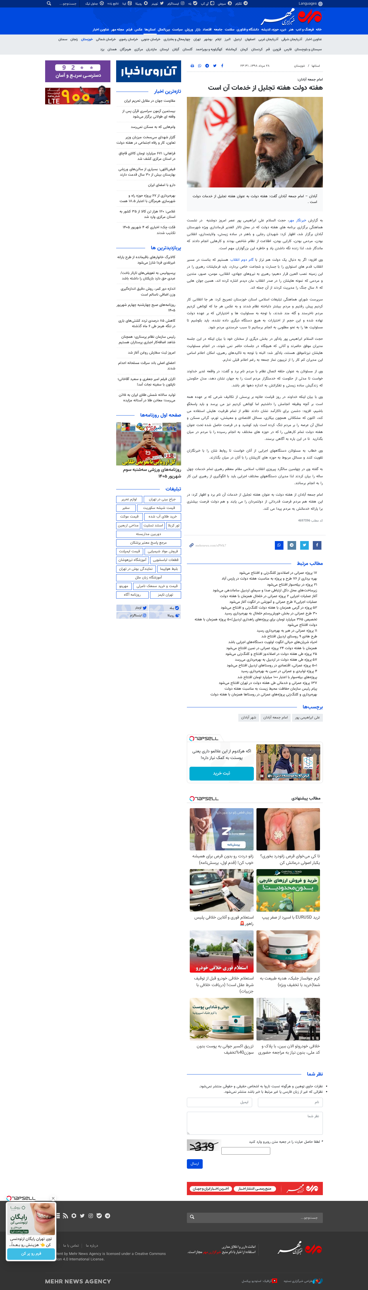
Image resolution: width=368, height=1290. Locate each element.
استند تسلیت (153, 525)
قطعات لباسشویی (166, 560)
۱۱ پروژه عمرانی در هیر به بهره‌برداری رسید (287, 631)
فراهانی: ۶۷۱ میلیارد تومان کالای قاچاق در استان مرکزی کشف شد (147, 156)
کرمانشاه (231, 49)
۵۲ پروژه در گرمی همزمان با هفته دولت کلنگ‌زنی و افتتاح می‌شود (269, 608)
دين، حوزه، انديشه (273, 29)
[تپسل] (192, 738)
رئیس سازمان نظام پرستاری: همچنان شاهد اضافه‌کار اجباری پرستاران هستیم (147, 339)
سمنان (62, 39)
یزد (102, 49)
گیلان (175, 49)
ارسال (195, 1164)
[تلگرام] (107, 1216)
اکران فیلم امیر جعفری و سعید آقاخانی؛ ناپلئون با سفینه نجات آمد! (146, 382)
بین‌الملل (164, 29)
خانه (319, 29)
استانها (316, 66)
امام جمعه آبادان (275, 717)
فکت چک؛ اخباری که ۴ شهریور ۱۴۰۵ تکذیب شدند (149, 230)
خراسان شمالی (106, 39)
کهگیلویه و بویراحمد (209, 49)
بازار (197, 29)
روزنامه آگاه (132, 595)
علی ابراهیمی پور (307, 717)
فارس (288, 49)
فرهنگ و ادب (305, 29)
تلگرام (239, 4)
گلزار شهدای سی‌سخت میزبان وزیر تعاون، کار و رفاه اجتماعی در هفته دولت (145, 140)
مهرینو (123, 586)
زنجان (74, 39)
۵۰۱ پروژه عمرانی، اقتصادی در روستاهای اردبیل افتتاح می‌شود (272, 665)
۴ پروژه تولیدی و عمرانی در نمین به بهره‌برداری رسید (279, 671)
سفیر (126, 508)
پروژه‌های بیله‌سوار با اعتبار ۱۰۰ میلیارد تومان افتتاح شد (277, 677)
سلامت (229, 29)
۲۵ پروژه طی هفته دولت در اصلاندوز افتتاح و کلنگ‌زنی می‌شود (271, 654)
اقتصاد (207, 29)
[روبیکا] (74, 1216)
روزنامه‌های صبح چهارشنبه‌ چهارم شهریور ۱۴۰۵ (145, 307)
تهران (197, 39)
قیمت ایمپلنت (129, 551)
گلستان (188, 49)
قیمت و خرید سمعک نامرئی (157, 586)
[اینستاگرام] (90, 1216)
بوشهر (208, 39)
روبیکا (139, 4)
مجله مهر (117, 29)
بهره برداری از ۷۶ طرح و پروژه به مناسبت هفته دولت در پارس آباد (269, 579)
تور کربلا (173, 525)
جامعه (218, 29)
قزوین (277, 49)
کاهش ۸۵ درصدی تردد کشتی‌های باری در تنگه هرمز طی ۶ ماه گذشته (146, 323)
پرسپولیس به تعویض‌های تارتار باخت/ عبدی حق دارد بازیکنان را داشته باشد (147, 275)
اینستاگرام (174, 4)
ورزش (189, 29)
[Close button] (53, 1198)
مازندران (151, 49)
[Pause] (261, 776)
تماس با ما (71, 1246)
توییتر (155, 4)
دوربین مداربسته (148, 534)
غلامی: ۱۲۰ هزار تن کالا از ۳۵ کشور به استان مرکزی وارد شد (147, 214)
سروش (222, 4)
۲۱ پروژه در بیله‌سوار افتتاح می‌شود (292, 585)
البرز (228, 39)
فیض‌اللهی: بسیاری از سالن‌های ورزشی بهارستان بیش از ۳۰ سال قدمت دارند (146, 172)
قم (268, 49)
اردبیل (238, 39)
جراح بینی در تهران (162, 499)
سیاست (177, 29)
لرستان (164, 49)
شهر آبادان (248, 717)
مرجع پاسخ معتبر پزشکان (148, 543)
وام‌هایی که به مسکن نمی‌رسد (153, 127)
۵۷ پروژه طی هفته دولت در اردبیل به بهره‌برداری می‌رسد (276, 660)
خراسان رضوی (128, 39)
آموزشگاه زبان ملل (148, 577)
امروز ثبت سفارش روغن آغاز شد (151, 353)
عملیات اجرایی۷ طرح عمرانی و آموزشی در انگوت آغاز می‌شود (273, 602)
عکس (138, 29)
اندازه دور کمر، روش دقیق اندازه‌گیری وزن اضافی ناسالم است (148, 291)
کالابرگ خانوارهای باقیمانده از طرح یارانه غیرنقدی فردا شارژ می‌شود (146, 260)
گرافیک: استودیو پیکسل (257, 1281)
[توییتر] (82, 1216)
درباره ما (92, 1246)
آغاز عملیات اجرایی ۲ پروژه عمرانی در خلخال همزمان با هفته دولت (268, 596)
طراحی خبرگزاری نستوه (298, 1281)
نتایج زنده (114, 3)
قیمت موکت (129, 517)
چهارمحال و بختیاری (177, 39)
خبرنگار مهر (297, 220)
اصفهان (250, 39)
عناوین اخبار (313, 39)
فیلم (129, 29)
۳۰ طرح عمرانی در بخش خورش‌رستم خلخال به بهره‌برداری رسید (271, 613)
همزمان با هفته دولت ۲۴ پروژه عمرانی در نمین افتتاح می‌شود (271, 648)
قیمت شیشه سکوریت (159, 508)
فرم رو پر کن (31, 1254)
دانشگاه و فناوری (248, 29)
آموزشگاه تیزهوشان (132, 560)
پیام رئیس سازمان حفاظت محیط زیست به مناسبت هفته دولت (271, 689)
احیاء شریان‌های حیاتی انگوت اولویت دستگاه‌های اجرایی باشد (272, 642)
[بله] (99, 1216)
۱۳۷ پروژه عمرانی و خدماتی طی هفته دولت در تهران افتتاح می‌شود (268, 683)
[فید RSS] (65, 1216)
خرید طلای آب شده (163, 517)
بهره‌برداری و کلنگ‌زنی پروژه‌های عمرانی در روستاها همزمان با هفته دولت (263, 694)
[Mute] (270, 776)
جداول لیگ (92, 4)
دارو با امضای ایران (161, 185)
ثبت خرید (221, 773)
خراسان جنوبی (150, 39)
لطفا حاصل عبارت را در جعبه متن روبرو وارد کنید (286, 1142)
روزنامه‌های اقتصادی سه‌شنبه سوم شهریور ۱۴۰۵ (150, 473)
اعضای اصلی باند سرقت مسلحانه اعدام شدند (146, 365)
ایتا (124, 4)
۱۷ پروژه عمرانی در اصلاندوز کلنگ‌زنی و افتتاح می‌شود (278, 573)
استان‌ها (150, 29)
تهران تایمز (165, 595)
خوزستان (87, 39)
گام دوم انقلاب (242, 260)
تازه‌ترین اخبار (167, 91)
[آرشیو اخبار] (57, 1216)
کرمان (244, 49)
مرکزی (138, 49)
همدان (112, 49)
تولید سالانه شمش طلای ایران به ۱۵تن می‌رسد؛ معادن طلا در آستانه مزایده (147, 397)
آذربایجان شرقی (291, 39)
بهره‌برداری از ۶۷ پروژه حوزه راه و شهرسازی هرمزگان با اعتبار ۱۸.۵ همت (147, 198)
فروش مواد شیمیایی (163, 551)
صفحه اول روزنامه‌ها (160, 415)
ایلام (218, 39)
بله (190, 4)
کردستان (257, 49)
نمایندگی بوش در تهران (136, 569)
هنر (291, 29)
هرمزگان (125, 49)
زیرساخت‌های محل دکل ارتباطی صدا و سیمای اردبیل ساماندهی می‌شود (265, 590)
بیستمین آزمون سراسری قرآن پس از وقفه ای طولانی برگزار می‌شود (148, 114)
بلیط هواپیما (169, 569)
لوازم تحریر (129, 499)
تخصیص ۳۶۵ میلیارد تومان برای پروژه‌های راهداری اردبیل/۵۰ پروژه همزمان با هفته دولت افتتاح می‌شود (256, 622)
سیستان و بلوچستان (308, 49)
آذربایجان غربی (268, 39)
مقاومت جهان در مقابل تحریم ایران (149, 101)
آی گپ (205, 4)
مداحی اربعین (128, 525)
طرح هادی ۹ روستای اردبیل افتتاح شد (289, 636)
